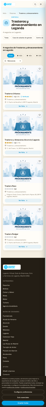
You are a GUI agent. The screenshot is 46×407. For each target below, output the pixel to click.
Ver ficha (22, 106)
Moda (5, 296)
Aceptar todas (23, 403)
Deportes (6, 285)
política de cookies (13, 387)
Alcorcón (6, 323)
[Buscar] (35, 4)
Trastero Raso (10, 186)
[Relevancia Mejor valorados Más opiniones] (13, 61)
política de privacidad (28, 387)
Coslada (6, 361)
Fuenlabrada (7, 316)
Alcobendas (7, 354)
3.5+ (40, 56)
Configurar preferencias (23, 392)
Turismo (6, 303)
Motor (5, 299)
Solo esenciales (23, 397)
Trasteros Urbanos (12, 93)
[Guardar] (40, 69)
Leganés (6, 333)
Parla (5, 358)
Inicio (4, 13)
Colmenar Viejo (8, 337)
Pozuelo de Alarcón (10, 351)
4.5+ (20, 56)
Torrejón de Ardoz (9, 347)
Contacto (6, 374)
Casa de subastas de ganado (22, 38)
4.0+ (30, 56)
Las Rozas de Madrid (10, 344)
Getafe (5, 326)
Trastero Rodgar (11, 234)
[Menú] (40, 4)
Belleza (5, 289)
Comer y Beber (8, 292)
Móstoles (6, 330)
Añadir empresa (9, 371)
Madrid (5, 340)
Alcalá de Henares (9, 319)
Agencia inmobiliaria (10, 306)
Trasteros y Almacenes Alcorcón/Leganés (22, 140)
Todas (6, 38)
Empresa (13, 13)
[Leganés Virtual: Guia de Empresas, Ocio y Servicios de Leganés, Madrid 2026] (9, 4)
